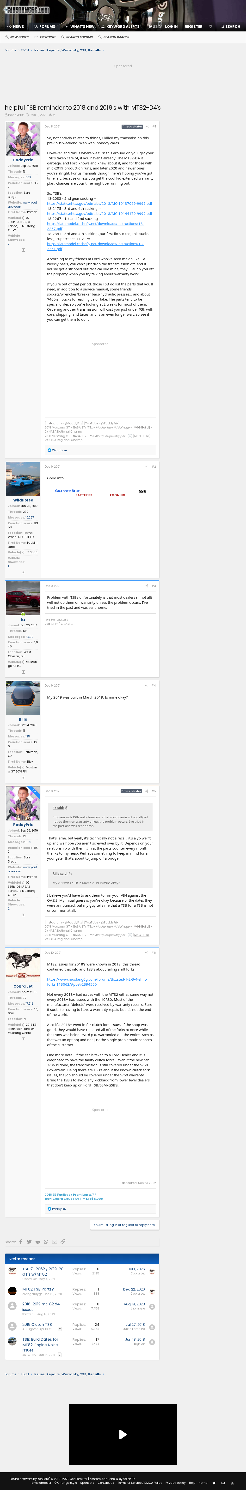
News (18, 26)
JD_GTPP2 (29, 1355)
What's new (82, 26)
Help (192, 1483)
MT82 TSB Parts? (38, 1289)
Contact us (106, 1483)
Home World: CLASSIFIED (21, 535)
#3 (154, 586)
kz (23, 619)
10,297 (29, 517)
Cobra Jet (23, 986)
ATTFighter (29, 1329)
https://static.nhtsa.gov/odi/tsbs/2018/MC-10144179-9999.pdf (99, 213)
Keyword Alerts (123, 26)
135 (27, 736)
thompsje (138, 1308)
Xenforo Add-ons (112, 1479)
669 (28, 177)
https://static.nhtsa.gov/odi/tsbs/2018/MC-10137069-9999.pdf (99, 203)
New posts (19, 37)
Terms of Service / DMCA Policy (139, 1483)
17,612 (29, 1003)
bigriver (139, 1344)
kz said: (58, 808)
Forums (47, 26)
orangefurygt (32, 1294)
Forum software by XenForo (48, 1479)
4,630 (29, 637)
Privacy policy (176, 1483)
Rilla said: (60, 873)
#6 (153, 953)
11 (24, 731)
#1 (154, 126)
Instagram (54, 423)
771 (25, 998)
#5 (153, 791)
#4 (153, 685)
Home (203, 1483)
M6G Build (141, 427)
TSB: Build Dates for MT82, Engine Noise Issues (40, 1345)
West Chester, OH (19, 654)
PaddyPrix (16, 115)
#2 (154, 466)
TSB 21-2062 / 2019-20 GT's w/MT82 (42, 1271)
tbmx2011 (28, 1314)
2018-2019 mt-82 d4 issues (41, 1306)
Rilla (23, 719)
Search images (116, 37)
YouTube (91, 423)
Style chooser (41, 1483)
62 (25, 631)
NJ (25, 1019)
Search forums (79, 37)
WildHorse (23, 500)
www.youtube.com (22, 204)
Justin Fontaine (134, 1329)
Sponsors (87, 1483)
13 (24, 171)
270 (25, 512)
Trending (47, 37)
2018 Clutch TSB (37, 1324)
